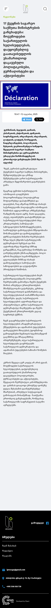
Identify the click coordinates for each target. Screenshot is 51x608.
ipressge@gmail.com (16, 570)
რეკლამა (7, 555)
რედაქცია (7, 550)
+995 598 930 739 (13, 586)
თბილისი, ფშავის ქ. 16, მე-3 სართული (23, 578)
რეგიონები (9, 17)
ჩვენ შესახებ (9, 545)
